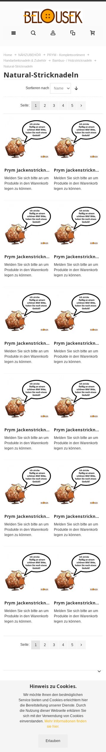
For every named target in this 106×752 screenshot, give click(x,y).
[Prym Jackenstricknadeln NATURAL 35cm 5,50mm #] (77, 572)
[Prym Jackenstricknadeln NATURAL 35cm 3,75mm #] (77, 399)
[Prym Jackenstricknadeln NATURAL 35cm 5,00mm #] (28, 572)
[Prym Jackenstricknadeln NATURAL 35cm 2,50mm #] (28, 226)
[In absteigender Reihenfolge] (76, 88)
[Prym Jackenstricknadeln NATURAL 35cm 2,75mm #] (77, 226)
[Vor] (81, 105)
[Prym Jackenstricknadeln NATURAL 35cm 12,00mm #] (77, 139)
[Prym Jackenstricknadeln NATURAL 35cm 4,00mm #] (28, 485)
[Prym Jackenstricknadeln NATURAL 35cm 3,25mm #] (77, 312)
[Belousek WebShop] (53, 16)
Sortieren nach (37, 88)
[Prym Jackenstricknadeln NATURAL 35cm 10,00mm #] (28, 139)
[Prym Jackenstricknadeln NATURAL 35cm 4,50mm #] (77, 485)
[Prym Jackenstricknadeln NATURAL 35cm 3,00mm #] (28, 312)
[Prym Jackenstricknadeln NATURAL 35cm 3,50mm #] (28, 399)
